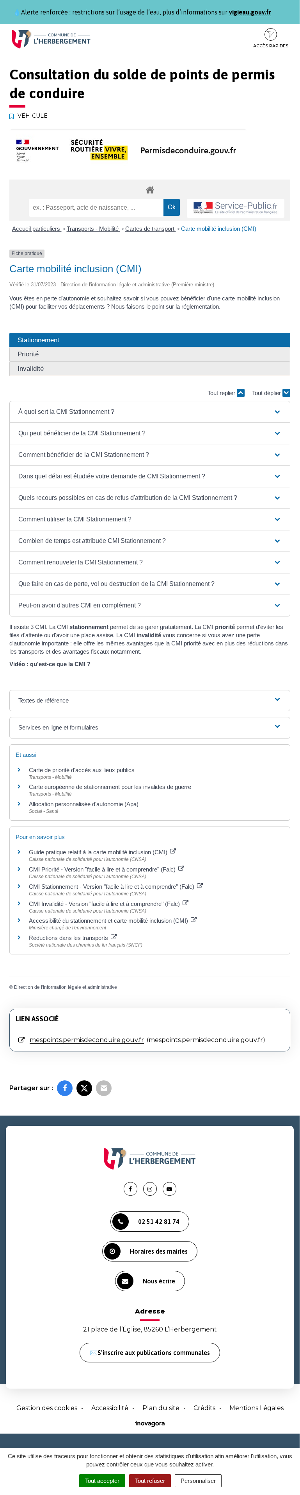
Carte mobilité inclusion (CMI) (218, 228)
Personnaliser (198, 1480)
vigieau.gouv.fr (250, 12)
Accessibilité (109, 1408)
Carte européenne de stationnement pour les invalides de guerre (110, 786)
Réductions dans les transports (69, 937)
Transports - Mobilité (93, 228)
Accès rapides (270, 46)
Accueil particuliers (37, 228)
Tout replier (222, 393)
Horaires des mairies (159, 1251)
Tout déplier (267, 393)
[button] (149, 411)
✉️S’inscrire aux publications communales (150, 1352)
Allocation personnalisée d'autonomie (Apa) (83, 804)
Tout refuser (150, 1480)
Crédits (204, 1408)
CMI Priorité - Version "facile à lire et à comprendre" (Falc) (103, 869)
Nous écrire (159, 1281)
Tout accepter (102, 1480)
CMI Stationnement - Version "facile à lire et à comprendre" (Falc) (112, 886)
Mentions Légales (256, 1408)
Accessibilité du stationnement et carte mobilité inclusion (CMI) (109, 920)
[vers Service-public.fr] (235, 208)
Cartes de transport (150, 228)
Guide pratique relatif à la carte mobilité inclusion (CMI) (99, 852)
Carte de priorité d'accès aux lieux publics (82, 770)
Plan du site (160, 1408)
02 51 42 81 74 (158, 1221)
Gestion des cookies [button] (46, 1408)
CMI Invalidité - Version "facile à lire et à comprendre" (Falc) (105, 903)
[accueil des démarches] (149, 189)
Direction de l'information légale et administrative (65, 987)
